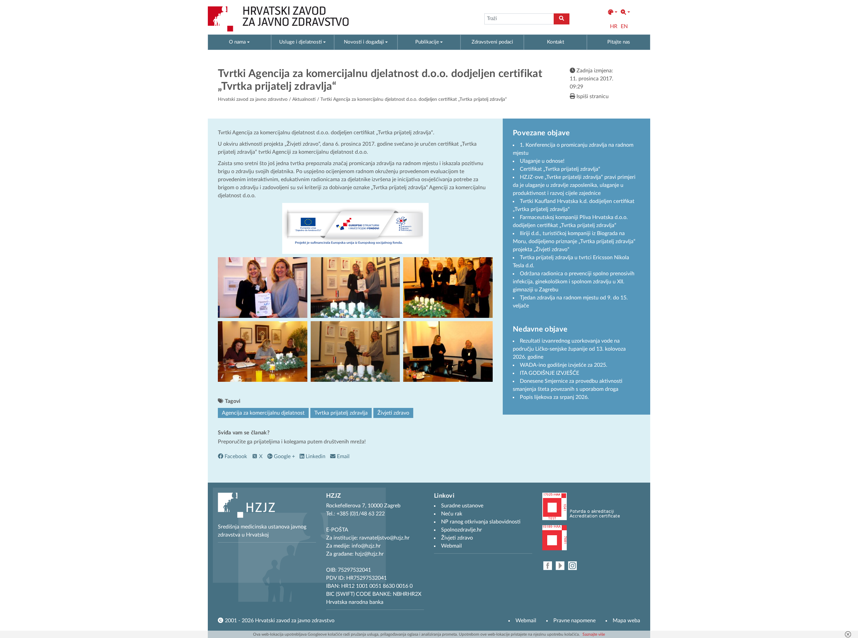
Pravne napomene (574, 620)
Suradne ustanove (462, 505)
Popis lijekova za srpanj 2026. (554, 397)
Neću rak (451, 513)
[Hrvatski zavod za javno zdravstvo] (278, 18)
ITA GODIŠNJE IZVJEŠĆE (549, 373)
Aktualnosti (304, 99)
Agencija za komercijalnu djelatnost (263, 413)
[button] (612, 12)
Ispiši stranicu (592, 96)
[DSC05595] (355, 351)
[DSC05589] (262, 351)
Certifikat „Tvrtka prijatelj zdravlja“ (560, 169)
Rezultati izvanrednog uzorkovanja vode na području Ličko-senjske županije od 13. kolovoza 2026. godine (569, 349)
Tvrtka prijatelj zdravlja (341, 413)
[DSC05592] (355, 287)
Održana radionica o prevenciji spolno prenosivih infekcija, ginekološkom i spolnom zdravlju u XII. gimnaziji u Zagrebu (573, 281)
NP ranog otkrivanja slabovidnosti (480, 521)
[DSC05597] (448, 287)
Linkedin (314, 456)
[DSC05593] (262, 287)
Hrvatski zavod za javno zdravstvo (253, 99)
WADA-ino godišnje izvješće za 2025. (563, 365)
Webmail (525, 620)
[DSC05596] (448, 351)
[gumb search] (561, 18)
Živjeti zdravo (393, 413)
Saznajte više (594, 634)
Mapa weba (626, 620)
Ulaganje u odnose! (542, 161)
